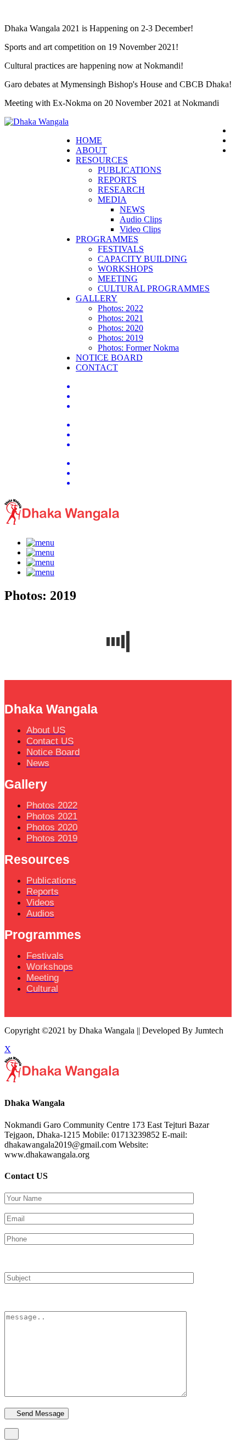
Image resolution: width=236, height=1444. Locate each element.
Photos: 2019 (120, 337)
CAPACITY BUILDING (142, 258)
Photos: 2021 (120, 318)
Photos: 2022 (120, 308)
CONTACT (97, 367)
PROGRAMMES (107, 239)
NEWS (132, 209)
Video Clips (140, 229)
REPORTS (117, 179)
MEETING (118, 278)
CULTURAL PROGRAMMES (154, 288)
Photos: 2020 (120, 328)
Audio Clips (141, 219)
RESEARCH (121, 189)
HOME (89, 140)
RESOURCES (102, 160)
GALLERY (96, 298)
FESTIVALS (121, 249)
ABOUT (91, 150)
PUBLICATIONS (129, 170)
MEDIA (112, 199)
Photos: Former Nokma (138, 347)
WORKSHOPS (125, 268)
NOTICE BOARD (109, 357)
